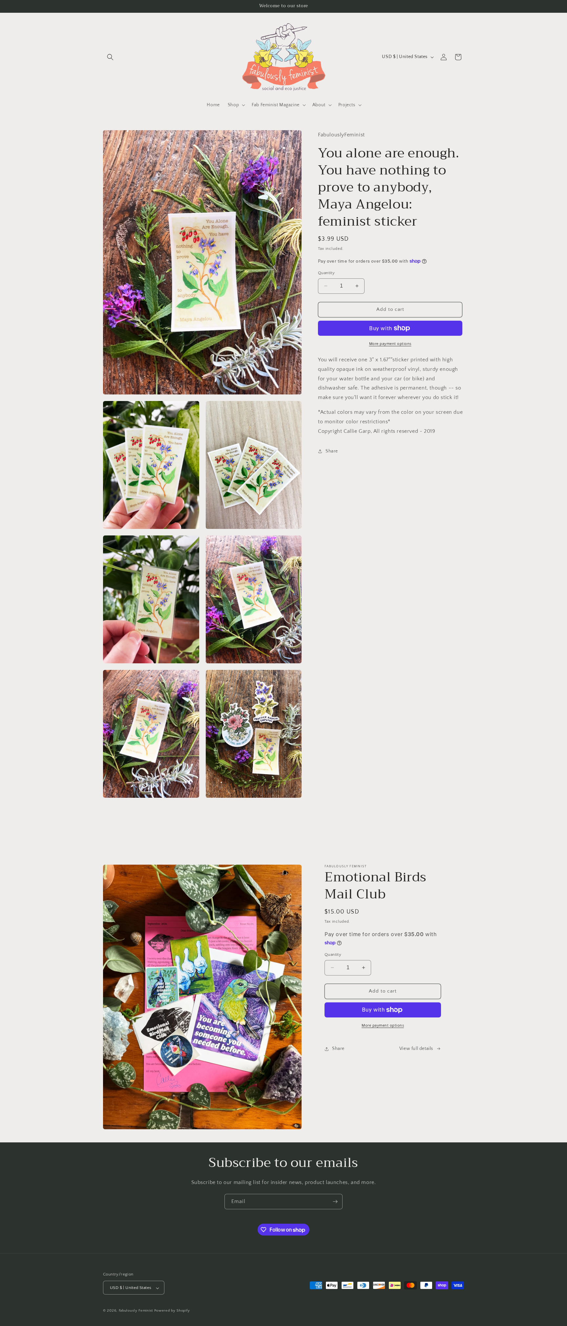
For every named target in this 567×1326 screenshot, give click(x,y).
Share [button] (332, 450)
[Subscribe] (335, 1201)
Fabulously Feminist (136, 1311)
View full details (416, 1048)
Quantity (326, 273)
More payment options (390, 344)
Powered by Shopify (172, 1311)
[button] (110, 57)
